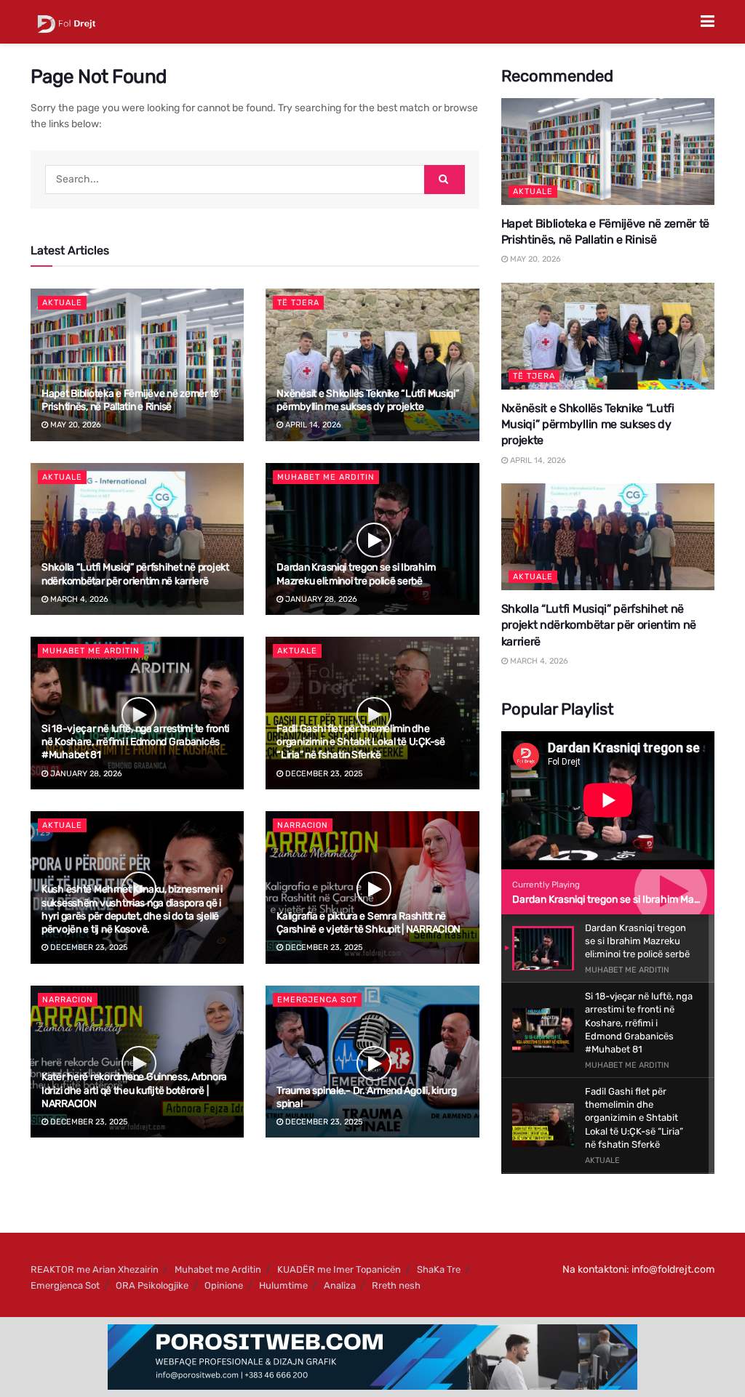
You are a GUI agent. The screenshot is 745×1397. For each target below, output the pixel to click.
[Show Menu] (707, 22)
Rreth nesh (396, 1285)
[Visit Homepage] (67, 21)
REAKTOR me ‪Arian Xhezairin (95, 1269)
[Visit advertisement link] (372, 1357)
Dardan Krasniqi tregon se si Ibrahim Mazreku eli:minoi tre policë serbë (355, 574)
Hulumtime (283, 1285)
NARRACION (302, 825)
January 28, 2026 (320, 599)
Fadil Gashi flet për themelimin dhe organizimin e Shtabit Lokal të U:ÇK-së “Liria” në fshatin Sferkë (360, 741)
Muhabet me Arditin (326, 477)
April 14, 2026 (312, 425)
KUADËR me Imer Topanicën (339, 1269)
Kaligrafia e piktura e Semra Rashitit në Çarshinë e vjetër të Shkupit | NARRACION (368, 922)
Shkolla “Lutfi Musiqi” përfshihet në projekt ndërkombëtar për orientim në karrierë (135, 574)
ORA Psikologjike (152, 1285)
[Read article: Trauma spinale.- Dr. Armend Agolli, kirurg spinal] (372, 1062)
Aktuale (62, 302)
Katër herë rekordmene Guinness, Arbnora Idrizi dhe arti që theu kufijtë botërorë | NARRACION (134, 1090)
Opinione (223, 1285)
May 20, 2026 (74, 425)
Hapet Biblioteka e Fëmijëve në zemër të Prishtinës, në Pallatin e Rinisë (130, 400)
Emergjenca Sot (317, 1000)
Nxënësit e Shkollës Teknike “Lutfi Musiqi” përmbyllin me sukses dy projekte (367, 400)
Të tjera (298, 302)
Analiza (340, 1285)
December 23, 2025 (323, 773)
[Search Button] (444, 179)
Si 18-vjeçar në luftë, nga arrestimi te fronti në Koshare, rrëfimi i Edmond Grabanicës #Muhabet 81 (135, 741)
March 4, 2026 (78, 599)
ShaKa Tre (439, 1269)
